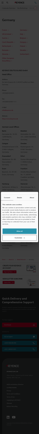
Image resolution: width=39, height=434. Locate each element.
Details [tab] (19, 197)
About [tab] (32, 197)
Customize (18, 238)
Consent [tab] (7, 197)
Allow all (20, 231)
